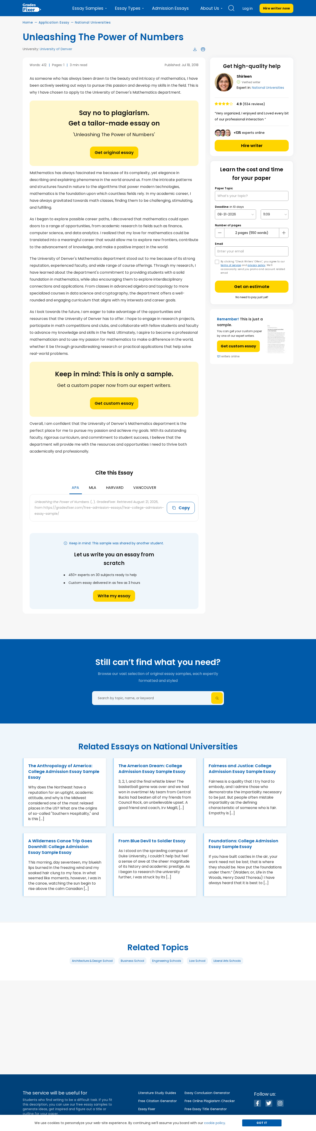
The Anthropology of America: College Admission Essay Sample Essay (63, 771)
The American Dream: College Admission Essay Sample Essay (152, 768)
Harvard (115, 487)
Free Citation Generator (157, 1101)
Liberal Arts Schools (227, 961)
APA (75, 487)
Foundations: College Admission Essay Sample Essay (243, 843)
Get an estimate (251, 286)
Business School (132, 961)
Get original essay (114, 152)
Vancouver (144, 487)
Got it (262, 1123)
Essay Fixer (146, 1109)
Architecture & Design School (92, 961)
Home (28, 22)
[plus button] (283, 232)
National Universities (93, 22)
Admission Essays (170, 8)
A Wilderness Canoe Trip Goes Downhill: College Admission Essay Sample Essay (60, 846)
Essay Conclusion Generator (207, 1093)
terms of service (231, 265)
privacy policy (256, 265)
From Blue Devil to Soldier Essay (152, 841)
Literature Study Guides (157, 1093)
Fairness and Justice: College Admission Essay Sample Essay (242, 768)
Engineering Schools (166, 961)
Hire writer (252, 145)
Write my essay (114, 596)
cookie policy (214, 1123)
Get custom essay (114, 403)
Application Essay (54, 22)
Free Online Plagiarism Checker (210, 1101)
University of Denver (56, 49)
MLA (92, 487)
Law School (197, 961)
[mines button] (219, 232)
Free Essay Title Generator (206, 1109)
